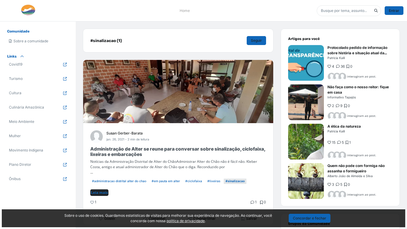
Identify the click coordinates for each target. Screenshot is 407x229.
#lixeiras (213, 181)
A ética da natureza (344, 126)
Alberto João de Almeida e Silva (350, 176)
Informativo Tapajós (341, 97)
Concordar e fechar (309, 218)
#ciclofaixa (193, 181)
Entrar (394, 10)
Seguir (256, 40)
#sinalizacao (235, 181)
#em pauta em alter (166, 181)
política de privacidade (186, 221)
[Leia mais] (306, 63)
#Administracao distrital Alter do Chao (119, 181)
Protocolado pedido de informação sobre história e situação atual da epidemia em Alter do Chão (357, 53)
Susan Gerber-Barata (124, 133)
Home (185, 10)
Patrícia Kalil (336, 58)
